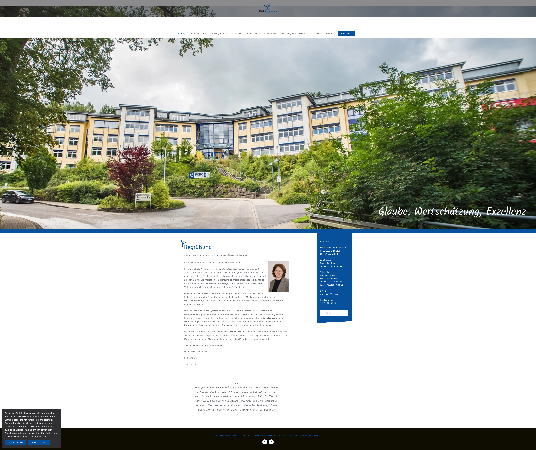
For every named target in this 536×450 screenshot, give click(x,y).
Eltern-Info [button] (194, 33)
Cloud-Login (306, 435)
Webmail (293, 435)
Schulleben (314, 33)
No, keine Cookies (39, 442)
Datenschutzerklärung (265, 435)
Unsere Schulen (346, 33)
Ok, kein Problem (15, 442)
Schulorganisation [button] (219, 33)
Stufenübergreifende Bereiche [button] (293, 33)
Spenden (283, 435)
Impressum (246, 435)
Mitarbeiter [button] (236, 33)
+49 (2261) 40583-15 (329, 303)
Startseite (181, 33)
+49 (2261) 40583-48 (333, 266)
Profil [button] (205, 33)
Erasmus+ (328, 33)
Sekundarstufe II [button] (269, 33)
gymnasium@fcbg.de (329, 294)
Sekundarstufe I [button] (251, 33)
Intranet (318, 435)
